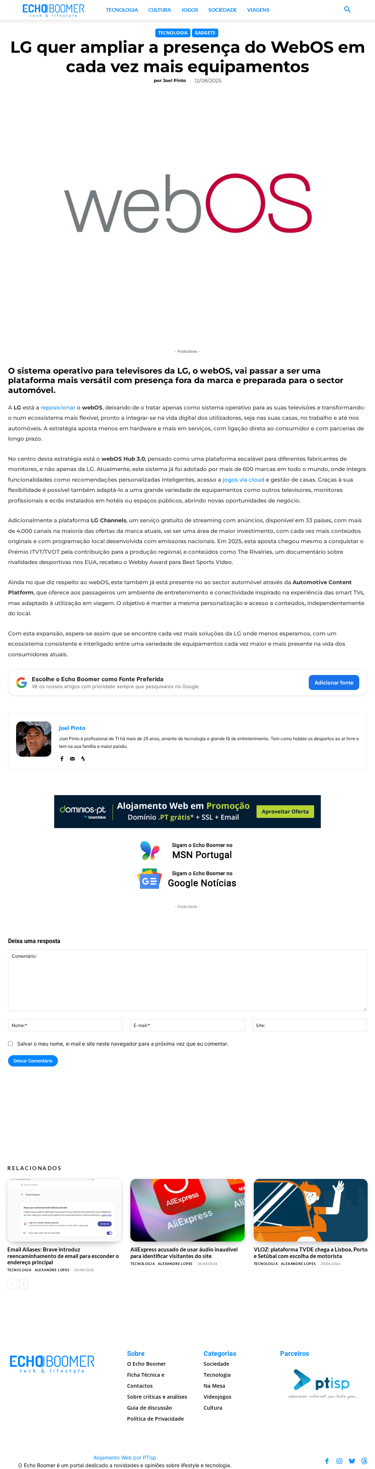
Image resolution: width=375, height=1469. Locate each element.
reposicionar (58, 407)
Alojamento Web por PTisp (124, 1457)
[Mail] (72, 757)
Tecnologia (173, 33)
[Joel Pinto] (33, 741)
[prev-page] (11, 1284)
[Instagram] (339, 1461)
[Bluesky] (352, 1461)
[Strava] (83, 757)
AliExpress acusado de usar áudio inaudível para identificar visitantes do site (184, 1252)
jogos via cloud (243, 479)
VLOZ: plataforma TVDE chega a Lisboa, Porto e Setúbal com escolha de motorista (311, 1252)
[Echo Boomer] (54, 10)
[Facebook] (61, 757)
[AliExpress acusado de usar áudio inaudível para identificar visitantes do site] (187, 1210)
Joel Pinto (174, 80)
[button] (347, 10)
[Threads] (364, 1461)
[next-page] (23, 1284)
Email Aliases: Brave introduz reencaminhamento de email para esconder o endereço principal (63, 1255)
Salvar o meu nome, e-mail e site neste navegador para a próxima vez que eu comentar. (122, 1043)
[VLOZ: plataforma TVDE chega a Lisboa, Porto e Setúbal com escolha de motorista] (311, 1210)
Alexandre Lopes (52, 1270)
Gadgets (205, 33)
